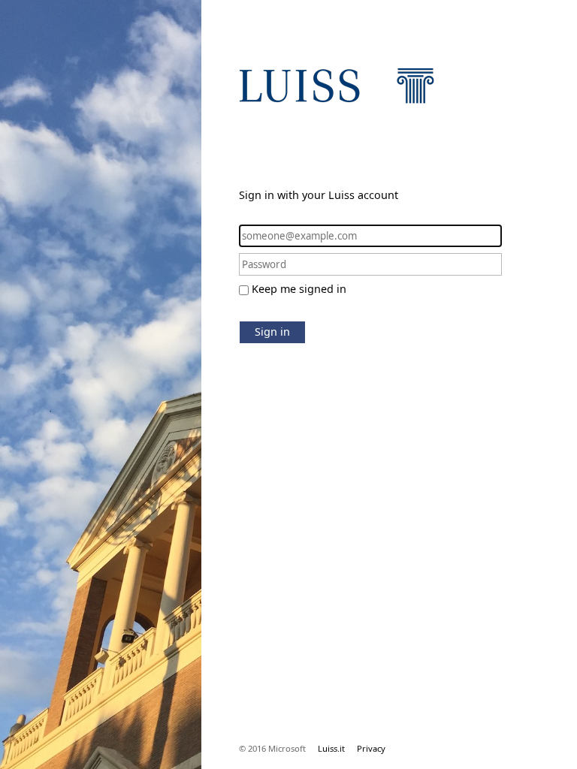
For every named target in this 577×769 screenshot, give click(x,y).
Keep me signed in (299, 289)
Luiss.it (331, 748)
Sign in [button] (272, 331)
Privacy (371, 748)
